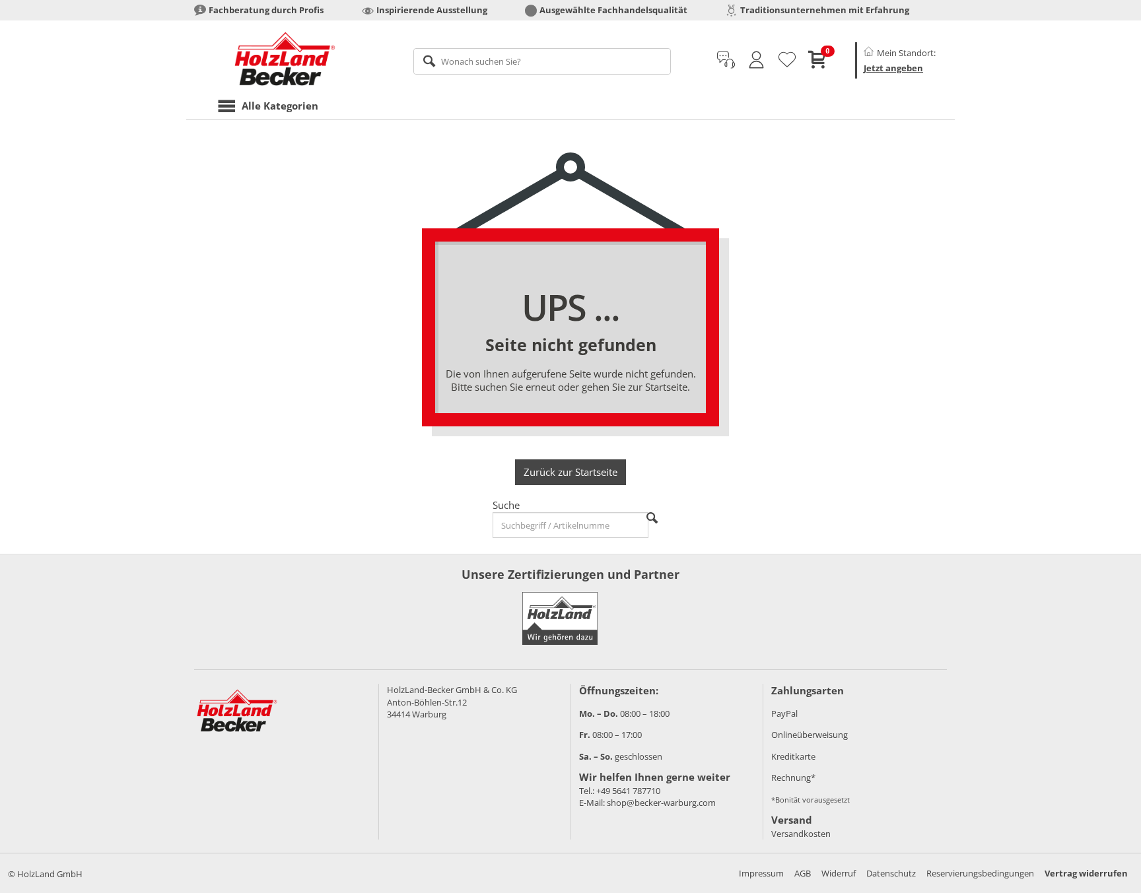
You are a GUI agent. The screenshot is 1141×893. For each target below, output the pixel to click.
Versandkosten (801, 834)
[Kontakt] (726, 60)
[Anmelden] (756, 60)
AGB (802, 873)
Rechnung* (793, 777)
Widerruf (838, 873)
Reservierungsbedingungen (980, 873)
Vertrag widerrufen (1086, 873)
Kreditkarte (793, 756)
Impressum (761, 873)
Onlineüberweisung (809, 735)
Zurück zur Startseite (570, 472)
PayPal (784, 713)
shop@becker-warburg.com (661, 803)
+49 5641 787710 (628, 791)
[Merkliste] (787, 60)
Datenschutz (891, 873)
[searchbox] (542, 61)
